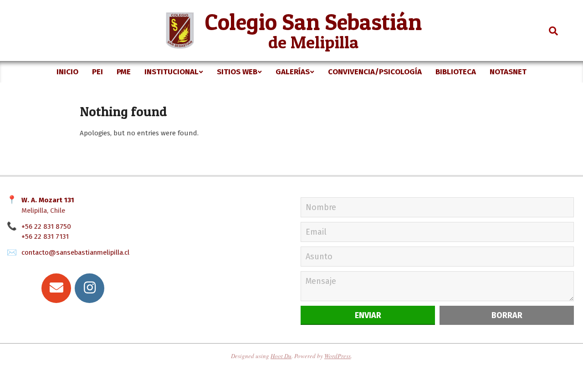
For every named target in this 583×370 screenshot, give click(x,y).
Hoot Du (281, 356)
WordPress (337, 356)
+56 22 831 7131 (45, 236)
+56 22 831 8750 (46, 226)
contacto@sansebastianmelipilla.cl (75, 252)
